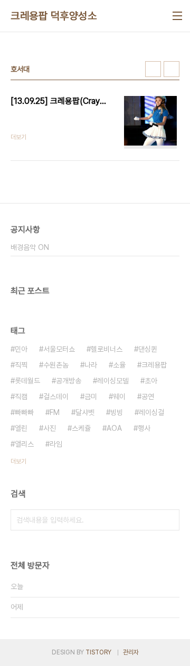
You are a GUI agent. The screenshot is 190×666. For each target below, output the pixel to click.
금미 (90, 396)
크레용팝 (154, 365)
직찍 (21, 365)
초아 (151, 381)
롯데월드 (27, 381)
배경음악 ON (30, 247)
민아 (21, 349)
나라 (90, 365)
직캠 (21, 396)
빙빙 (116, 412)
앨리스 (24, 444)
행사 (144, 428)
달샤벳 (84, 412)
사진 (49, 428)
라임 (56, 444)
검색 (169, 520)
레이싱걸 (151, 412)
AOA (114, 428)
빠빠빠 (24, 412)
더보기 (18, 461)
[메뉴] (177, 15)
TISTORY (98, 652)
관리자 (131, 652)
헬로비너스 (106, 349)
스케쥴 (81, 428)
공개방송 (68, 381)
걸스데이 (56, 396)
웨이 (119, 396)
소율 (119, 365)
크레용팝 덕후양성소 (54, 16)
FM (55, 412)
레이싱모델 (113, 381)
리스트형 (171, 69)
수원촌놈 (56, 365)
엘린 (21, 428)
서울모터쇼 (59, 349)
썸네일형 (153, 69)
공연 (147, 396)
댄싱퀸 (147, 349)
